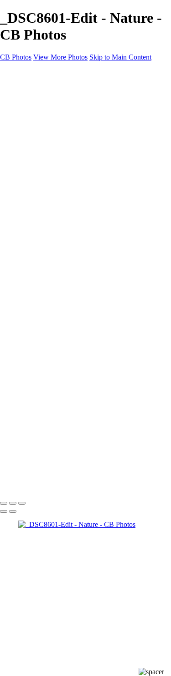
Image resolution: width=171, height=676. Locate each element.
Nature (46, 121)
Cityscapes (33, 178)
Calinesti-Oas (55, 202)
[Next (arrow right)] (12, 511)
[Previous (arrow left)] (3, 511)
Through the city (60, 153)
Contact (29, 227)
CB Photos (15, 57)
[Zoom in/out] (22, 503)
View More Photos (60, 57)
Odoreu (47, 211)
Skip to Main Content (120, 57)
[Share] (22, 236)
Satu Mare (33, 137)
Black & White (58, 129)
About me (32, 219)
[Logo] (19, 72)
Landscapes (53, 112)
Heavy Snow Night (64, 161)
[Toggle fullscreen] (12, 503)
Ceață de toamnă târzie (69, 170)
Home (27, 88)
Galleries (31, 96)
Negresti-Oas (55, 194)
